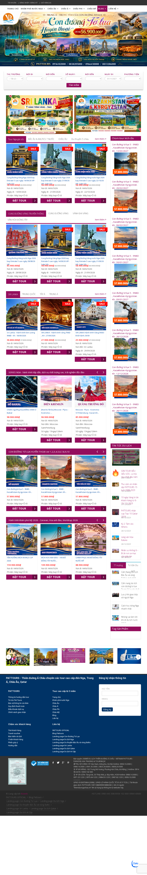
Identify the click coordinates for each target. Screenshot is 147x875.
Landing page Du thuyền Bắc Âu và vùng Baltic (71, 742)
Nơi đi (29, 74)
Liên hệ (113, 8)
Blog (101, 8)
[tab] (16, 139)
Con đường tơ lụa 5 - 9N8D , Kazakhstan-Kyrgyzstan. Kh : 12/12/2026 (125, 370)
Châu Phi (78, 8)
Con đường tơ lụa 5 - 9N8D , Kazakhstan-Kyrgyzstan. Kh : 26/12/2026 (125, 333)
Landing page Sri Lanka (62, 745)
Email (105, 698)
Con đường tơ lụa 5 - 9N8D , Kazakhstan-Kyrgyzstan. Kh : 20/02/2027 (125, 184)
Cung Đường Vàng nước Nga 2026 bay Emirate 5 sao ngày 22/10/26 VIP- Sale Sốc (90, 180)
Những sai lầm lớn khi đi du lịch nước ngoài (129, 620)
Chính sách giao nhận (17, 712)
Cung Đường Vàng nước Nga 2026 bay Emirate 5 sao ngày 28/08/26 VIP (21, 261)
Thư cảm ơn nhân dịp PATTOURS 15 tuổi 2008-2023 (129, 487)
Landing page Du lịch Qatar (63, 748)
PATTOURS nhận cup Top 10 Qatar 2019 (129, 513)
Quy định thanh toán (16, 706)
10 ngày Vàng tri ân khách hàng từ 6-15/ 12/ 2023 (130, 500)
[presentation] (16, 139)
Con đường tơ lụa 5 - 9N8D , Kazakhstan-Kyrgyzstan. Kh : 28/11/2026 (125, 407)
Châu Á (65, 8)
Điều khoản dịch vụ (16, 709)
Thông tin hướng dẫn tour (18, 697)
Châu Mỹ (91, 8)
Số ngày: (70, 74)
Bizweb (24, 793)
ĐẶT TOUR (19, 200)
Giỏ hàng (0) (46, 3)
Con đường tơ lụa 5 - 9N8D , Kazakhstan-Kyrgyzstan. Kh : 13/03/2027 (125, 147)
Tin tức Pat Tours (15, 700)
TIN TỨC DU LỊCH (122, 445)
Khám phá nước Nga (32, 8)
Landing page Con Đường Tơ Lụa (66, 736)
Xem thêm (100, 139)
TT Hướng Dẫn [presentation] (118, 566)
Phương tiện (131, 74)
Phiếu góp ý (13, 742)
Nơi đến (50, 74)
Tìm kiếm (74, 85)
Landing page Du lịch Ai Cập (64, 751)
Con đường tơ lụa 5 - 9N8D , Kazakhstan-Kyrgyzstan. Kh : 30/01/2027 (125, 259)
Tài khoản (12, 3)
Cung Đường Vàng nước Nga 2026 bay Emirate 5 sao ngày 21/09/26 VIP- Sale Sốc (55, 180)
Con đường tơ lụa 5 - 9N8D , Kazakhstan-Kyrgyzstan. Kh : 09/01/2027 (125, 296)
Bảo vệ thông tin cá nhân (18, 703)
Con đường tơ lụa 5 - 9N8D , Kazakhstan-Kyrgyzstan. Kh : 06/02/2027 (125, 222)
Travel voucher (14, 733)
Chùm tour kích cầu (123, 138)
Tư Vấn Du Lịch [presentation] (133, 566)
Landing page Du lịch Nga (63, 739)
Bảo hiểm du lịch (15, 736)
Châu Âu (52, 8)
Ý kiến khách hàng (15, 739)
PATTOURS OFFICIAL (60, 730)
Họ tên (106, 688)
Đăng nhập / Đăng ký (28, 3)
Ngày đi (109, 74)
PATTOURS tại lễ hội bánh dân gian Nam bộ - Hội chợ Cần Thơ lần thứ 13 (125, 456)
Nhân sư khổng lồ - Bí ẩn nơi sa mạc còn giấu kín (129, 553)
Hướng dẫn (12, 745)
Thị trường (13, 74)
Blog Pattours (58, 733)
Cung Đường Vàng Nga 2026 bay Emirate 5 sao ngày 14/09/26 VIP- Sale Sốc (21, 180)
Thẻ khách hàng (14, 730)
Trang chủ (13, 8)
